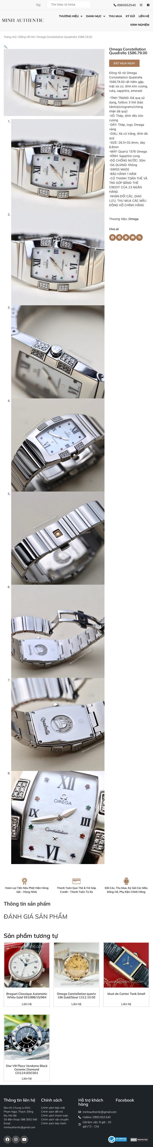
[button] (5, 47)
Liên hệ (27, 1003)
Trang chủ (10, 37)
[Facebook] (7, 1139)
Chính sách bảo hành (53, 1123)
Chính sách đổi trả (52, 1111)
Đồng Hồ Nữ (27, 37)
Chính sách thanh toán (54, 1115)
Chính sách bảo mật (53, 1107)
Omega (133, 219)
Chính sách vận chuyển (55, 1119)
